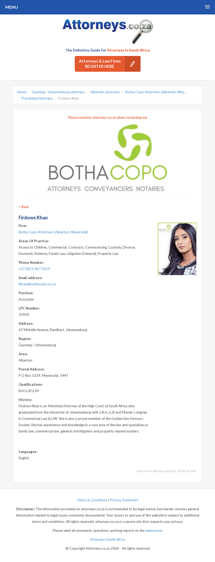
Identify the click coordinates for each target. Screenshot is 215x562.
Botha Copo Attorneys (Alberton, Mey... (155, 92)
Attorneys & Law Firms (100, 64)
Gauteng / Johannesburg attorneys (58, 92)
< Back (24, 207)
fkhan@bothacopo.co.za (37, 284)
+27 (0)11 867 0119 (34, 269)
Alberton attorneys (105, 92)
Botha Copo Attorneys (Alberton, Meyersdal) (53, 232)
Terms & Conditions (92, 500)
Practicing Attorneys (37, 98)
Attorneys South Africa (107, 539)
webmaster (154, 530)
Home (21, 92)
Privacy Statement (124, 500)
